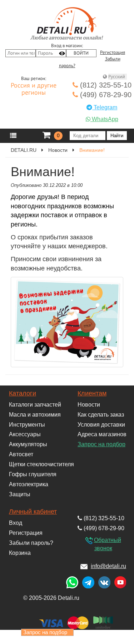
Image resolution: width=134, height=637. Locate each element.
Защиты (19, 494)
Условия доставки (101, 425)
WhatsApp (104, 119)
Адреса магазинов (102, 434)
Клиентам (92, 393)
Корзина (20, 553)
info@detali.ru (108, 566)
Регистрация (112, 52)
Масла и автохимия (35, 415)
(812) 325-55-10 (104, 85)
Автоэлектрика (28, 484)
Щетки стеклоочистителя (41, 464)
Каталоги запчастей (35, 405)
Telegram (104, 107)
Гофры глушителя (32, 474)
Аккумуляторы (28, 444)
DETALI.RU (23, 150)
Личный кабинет (33, 511)
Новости (58, 150)
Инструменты (27, 425)
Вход (15, 523)
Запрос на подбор (101, 444)
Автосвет (21, 454)
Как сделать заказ (101, 415)
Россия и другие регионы (33, 89)
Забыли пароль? (31, 543)
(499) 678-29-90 (104, 95)
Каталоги (22, 393)
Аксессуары (25, 434)
